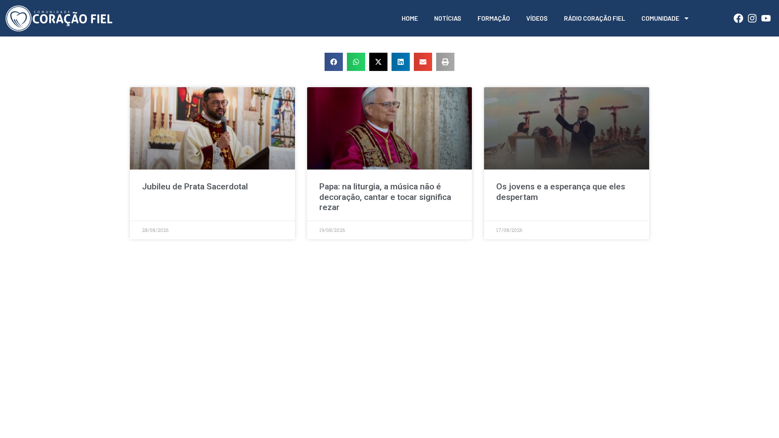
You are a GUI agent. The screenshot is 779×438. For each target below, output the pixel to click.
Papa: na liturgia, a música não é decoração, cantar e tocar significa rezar (385, 197)
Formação (494, 18)
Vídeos (537, 18)
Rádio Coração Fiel (594, 18)
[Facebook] (738, 18)
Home (410, 18)
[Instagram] (752, 18)
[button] (334, 62)
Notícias (447, 18)
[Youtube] (766, 18)
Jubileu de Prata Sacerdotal (195, 186)
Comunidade (660, 18)
